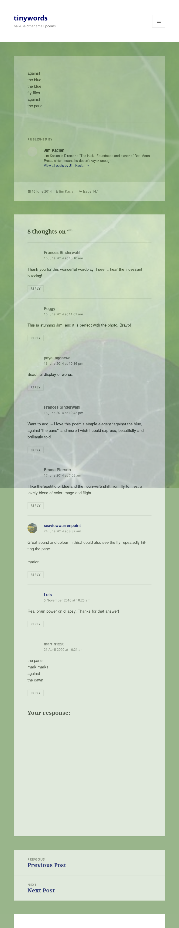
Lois (48, 594)
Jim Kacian (67, 191)
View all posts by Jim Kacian (65, 165)
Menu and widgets (158, 27)
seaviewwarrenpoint (62, 525)
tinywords (31, 17)
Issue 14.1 (91, 191)
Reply (36, 288)
